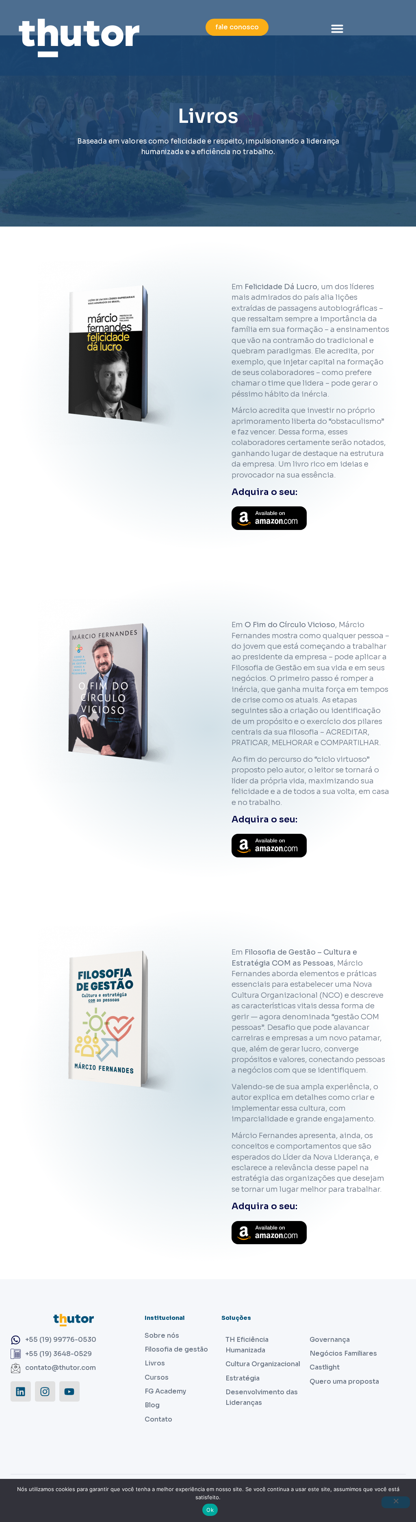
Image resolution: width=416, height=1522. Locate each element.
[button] (337, 28)
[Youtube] (69, 1391)
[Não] (395, 1502)
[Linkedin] (21, 1391)
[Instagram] (45, 1391)
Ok (210, 1510)
